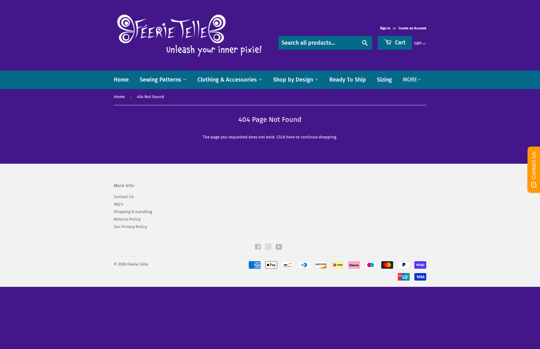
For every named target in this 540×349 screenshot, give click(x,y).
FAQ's (118, 204)
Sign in (385, 28)
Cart (399, 42)
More (410, 79)
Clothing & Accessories (228, 79)
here (290, 137)
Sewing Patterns (161, 79)
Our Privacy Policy (130, 226)
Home (121, 79)
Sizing (384, 79)
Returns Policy (127, 219)
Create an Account (412, 28)
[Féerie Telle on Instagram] (268, 248)
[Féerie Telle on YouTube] (279, 248)
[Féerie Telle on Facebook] (258, 248)
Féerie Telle (137, 264)
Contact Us (124, 196)
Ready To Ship (347, 79)
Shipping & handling (133, 211)
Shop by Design (294, 79)
